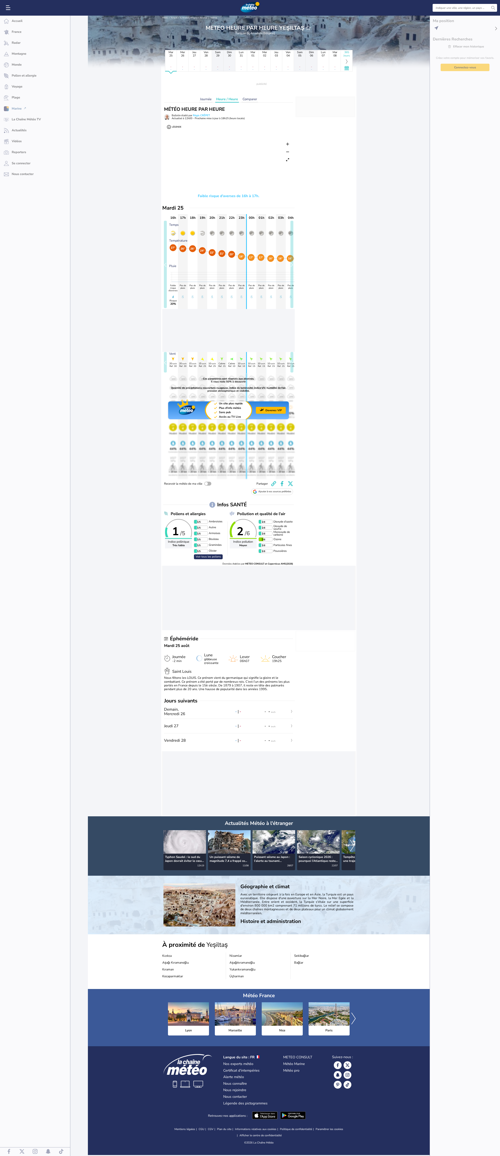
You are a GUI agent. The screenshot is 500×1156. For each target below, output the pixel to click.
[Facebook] (338, 1065)
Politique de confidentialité (296, 1129)
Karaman (204, 17)
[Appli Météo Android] (293, 1115)
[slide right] (291, 264)
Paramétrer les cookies (329, 1129)
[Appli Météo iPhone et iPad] (265, 1115)
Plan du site (224, 1129)
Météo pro (291, 1070)
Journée (206, 99)
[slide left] (165, 264)
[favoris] (308, 28)
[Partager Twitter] (290, 483)
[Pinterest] (338, 1085)
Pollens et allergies (188, 513)
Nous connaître (235, 1083)
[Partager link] (273, 483)
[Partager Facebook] (282, 483)
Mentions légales (184, 1129)
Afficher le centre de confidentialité (260, 1135)
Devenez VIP (273, 410)
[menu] (9, 8)
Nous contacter (235, 1096)
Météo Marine (294, 1063)
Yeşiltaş (213, 17)
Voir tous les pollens (208, 556)
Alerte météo (233, 1077)
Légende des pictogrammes (245, 1103)
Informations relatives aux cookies (255, 1129)
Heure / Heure (227, 99)
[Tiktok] (347, 1085)
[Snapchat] (338, 1075)
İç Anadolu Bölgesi (188, 17)
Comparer (250, 99)
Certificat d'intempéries (241, 1070)
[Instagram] (347, 1075)
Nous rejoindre (234, 1090)
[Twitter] (347, 1065)
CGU (201, 1129)
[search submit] (493, 8)
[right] (352, 846)
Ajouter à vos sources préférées (274, 491)
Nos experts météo (238, 1063)
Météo (165, 17)
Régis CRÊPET (201, 115)
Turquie (174, 17)
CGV (210, 1129)
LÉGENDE (176, 126)
